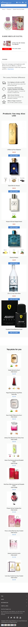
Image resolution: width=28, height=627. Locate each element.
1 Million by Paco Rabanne (14, 149)
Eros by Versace (14, 257)
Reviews (4, 59)
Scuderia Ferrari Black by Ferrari (14, 329)
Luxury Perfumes (12, 620)
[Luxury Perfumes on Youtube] (20, 618)
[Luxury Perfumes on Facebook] (8, 618)
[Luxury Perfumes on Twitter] (10, 618)
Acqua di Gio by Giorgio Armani (14, 221)
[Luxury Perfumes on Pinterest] (13, 618)
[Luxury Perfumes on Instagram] (17, 618)
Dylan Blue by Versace (14, 185)
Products (9, 9)
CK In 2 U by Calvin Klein (14, 293)
